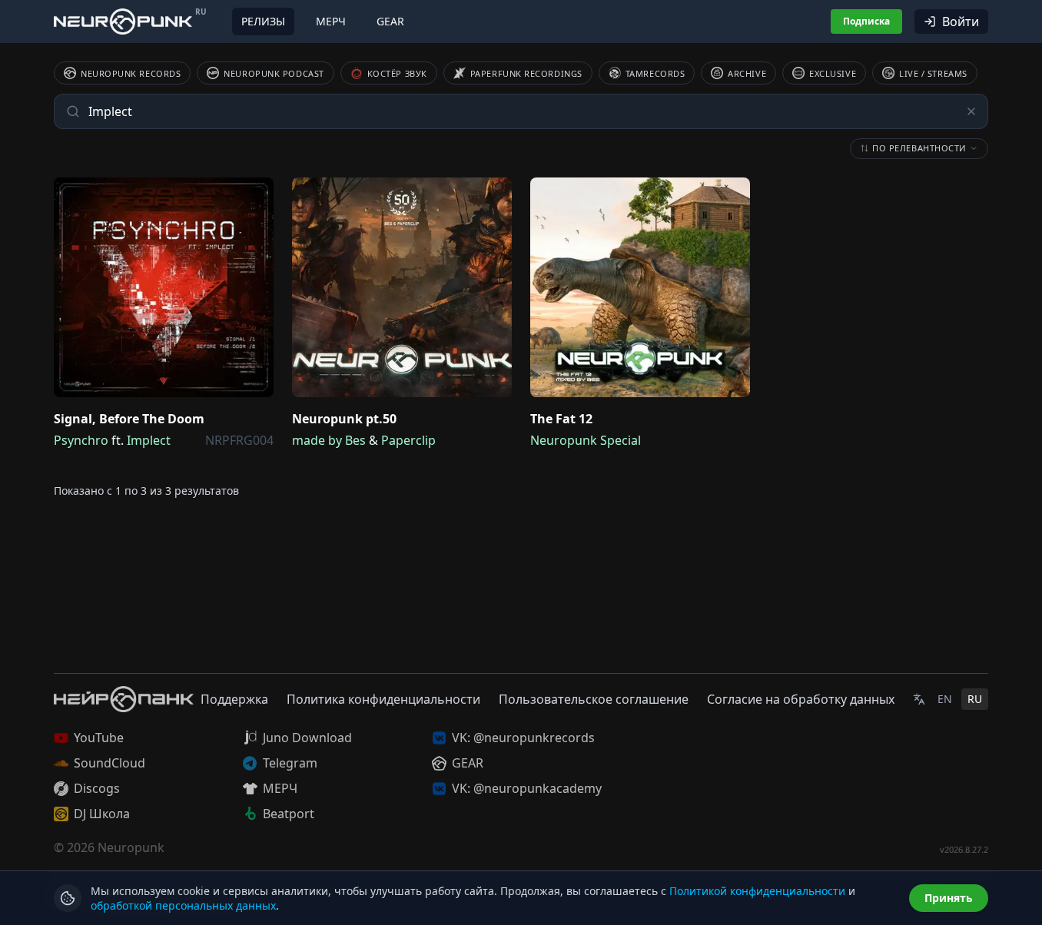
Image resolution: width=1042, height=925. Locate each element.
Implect (149, 440)
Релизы (263, 21)
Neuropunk (131, 847)
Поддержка (234, 699)
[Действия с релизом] (258, 193)
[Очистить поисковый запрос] (971, 111)
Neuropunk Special (585, 440)
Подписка (866, 21)
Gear (390, 21)
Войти (960, 21)
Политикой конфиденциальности (757, 891)
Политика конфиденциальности (383, 699)
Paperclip (408, 440)
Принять (948, 897)
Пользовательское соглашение (594, 699)
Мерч (331, 21)
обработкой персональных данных (183, 905)
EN (944, 698)
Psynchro (81, 440)
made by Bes (329, 440)
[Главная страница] (123, 21)
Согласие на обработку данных (800, 699)
